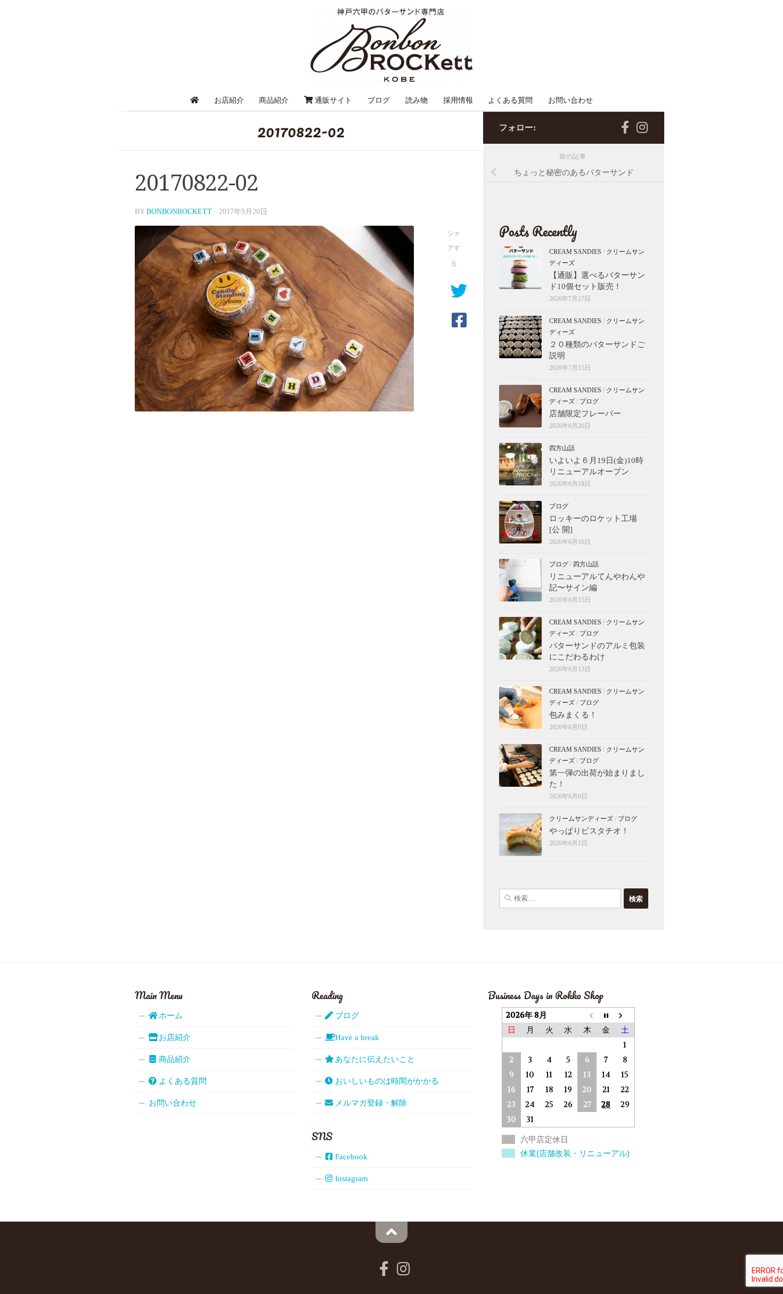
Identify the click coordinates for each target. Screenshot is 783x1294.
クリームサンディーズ (581, 818)
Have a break (356, 1037)
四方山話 (562, 448)
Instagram (350, 1178)
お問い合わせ (570, 100)
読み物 (416, 100)
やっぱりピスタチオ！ (589, 831)
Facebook (350, 1156)
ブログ (379, 100)
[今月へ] (606, 1015)
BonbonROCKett (179, 212)
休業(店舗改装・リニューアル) (575, 1153)
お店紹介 (229, 100)
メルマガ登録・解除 (370, 1103)
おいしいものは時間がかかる (386, 1081)
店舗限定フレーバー (585, 413)
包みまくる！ (573, 715)
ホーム (170, 1015)
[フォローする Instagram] (641, 127)
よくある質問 (510, 100)
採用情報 (458, 100)
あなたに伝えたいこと (374, 1059)
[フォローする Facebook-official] (624, 127)
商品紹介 (274, 100)
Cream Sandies (575, 251)
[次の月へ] (624, 1015)
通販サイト (332, 100)
